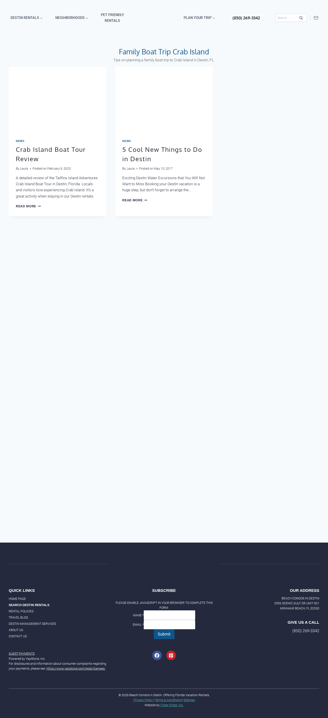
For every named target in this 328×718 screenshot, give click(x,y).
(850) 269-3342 (246, 17)
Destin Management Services (32, 623)
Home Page (17, 599)
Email (138, 624)
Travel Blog (18, 617)
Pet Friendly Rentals (112, 18)
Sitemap (189, 700)
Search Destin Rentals (29, 605)
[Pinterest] (171, 655)
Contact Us (18, 636)
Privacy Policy (143, 700)
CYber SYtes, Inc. (171, 705)
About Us (16, 630)
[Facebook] (157, 655)
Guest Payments (22, 653)
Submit (164, 634)
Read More (28, 206)
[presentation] (57, 99)
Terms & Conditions (168, 700)
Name (138, 615)
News (20, 141)
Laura (24, 168)
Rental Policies (21, 611)
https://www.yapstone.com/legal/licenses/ (76, 668)
